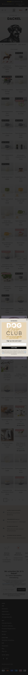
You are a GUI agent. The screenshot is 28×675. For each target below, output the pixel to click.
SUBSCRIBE (14, 347)
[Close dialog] (27, 319)
